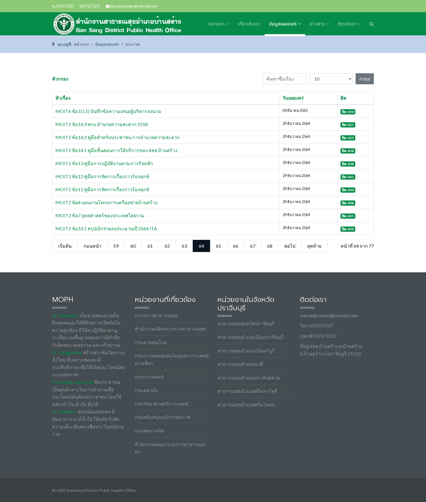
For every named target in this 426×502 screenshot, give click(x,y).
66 (235, 246)
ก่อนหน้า (92, 246)
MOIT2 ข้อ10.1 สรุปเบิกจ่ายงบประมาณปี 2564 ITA (106, 228)
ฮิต (343, 98)
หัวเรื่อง (62, 98)
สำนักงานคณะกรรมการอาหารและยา (170, 447)
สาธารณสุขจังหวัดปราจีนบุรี (245, 323)
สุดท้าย (314, 246)
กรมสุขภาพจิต (149, 430)
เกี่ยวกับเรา (249, 24)
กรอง (364, 78)
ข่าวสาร (317, 24)
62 (167, 246)
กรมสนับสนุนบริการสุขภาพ (162, 417)
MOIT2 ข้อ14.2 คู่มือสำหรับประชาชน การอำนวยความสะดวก (117, 137)
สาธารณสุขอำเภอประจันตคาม (248, 377)
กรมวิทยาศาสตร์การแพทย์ (161, 403)
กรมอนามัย (146, 390)
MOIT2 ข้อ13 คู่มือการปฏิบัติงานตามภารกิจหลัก (104, 163)
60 (133, 246)
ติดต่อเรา (347, 24)
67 (252, 246)
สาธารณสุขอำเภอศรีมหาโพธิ (247, 391)
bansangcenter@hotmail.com (133, 6)
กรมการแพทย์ (149, 376)
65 (218, 246)
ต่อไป (289, 246)
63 (184, 246)
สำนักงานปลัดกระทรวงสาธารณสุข (170, 328)
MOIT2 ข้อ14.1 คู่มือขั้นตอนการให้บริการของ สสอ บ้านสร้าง (116, 150)
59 (116, 246)
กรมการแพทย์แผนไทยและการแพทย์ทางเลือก (172, 359)
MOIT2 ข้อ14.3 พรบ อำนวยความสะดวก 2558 (101, 124)
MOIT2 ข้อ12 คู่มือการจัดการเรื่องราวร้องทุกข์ (102, 176)
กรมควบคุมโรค (151, 342)
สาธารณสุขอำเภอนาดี (240, 364)
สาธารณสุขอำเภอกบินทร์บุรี (246, 350)
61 (150, 246)
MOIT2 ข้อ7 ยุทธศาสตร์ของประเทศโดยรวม (100, 215)
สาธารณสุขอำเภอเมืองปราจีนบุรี (250, 337)
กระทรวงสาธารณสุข (156, 315)
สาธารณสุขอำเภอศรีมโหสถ (246, 404)
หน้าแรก (216, 24)
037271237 (65, 6)
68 (269, 246)
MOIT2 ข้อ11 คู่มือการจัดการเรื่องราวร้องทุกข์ (102, 189)
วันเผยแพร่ (293, 98)
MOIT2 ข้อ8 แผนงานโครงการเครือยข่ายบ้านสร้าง (106, 202)
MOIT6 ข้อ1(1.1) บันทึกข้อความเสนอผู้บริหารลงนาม (108, 111)
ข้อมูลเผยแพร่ (282, 24)
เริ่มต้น (65, 246)
